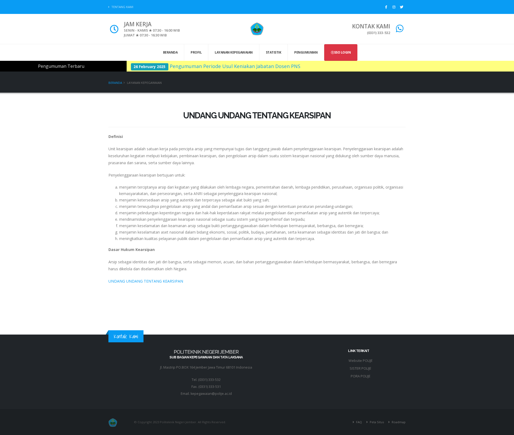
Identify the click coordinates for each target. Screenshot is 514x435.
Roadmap (398, 422)
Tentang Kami (122, 7)
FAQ (358, 422)
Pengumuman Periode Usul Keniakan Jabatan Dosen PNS (235, 66)
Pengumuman (306, 52)
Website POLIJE (361, 360)
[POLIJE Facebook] (386, 7)
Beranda (170, 52)
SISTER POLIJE (360, 368)
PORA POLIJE (361, 376)
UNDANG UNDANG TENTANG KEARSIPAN (145, 281)
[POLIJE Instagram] (394, 7)
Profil (196, 52)
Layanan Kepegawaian (234, 52)
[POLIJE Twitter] (401, 7)
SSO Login (342, 52)
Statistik (273, 52)
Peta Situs (376, 422)
